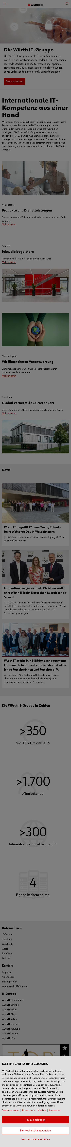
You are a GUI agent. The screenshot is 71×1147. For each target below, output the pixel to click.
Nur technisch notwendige (35, 1130)
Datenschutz (28, 1110)
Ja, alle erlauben (35, 1119)
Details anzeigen (10, 1110)
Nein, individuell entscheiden (35, 1139)
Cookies (42, 1110)
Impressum (54, 1110)
